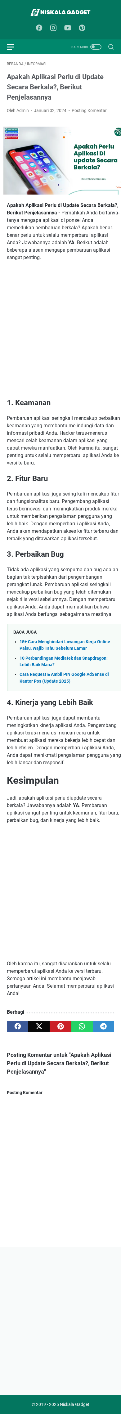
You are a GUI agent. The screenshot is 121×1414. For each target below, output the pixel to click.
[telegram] (103, 1026)
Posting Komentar (89, 110)
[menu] (14, 46)
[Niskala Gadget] (60, 12)
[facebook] (17, 1026)
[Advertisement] (60, 329)
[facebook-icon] (39, 28)
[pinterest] (60, 1026)
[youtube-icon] (67, 28)
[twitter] (39, 1026)
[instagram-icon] (53, 28)
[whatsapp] (82, 1026)
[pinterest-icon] (82, 28)
